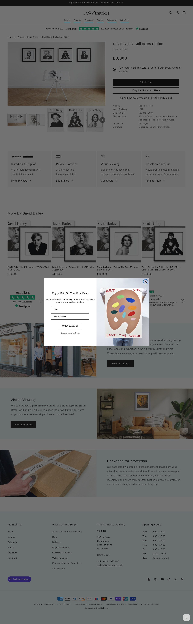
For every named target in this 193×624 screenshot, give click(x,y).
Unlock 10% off (70, 325)
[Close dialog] (145, 281)
